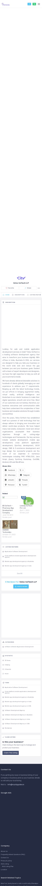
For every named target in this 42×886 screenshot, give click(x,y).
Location (4, 869)
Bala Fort (4, 883)
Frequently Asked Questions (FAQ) (13, 854)
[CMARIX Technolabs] (10, 524)
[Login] (29, 4)
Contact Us (5, 857)
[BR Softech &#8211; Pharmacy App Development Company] (10, 500)
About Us (4, 851)
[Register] (34, 4)
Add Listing (5, 864)
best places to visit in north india (19, 883)
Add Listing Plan (7, 866)
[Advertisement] (21, 327)
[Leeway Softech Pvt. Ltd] (27, 500)
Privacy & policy (6, 861)
